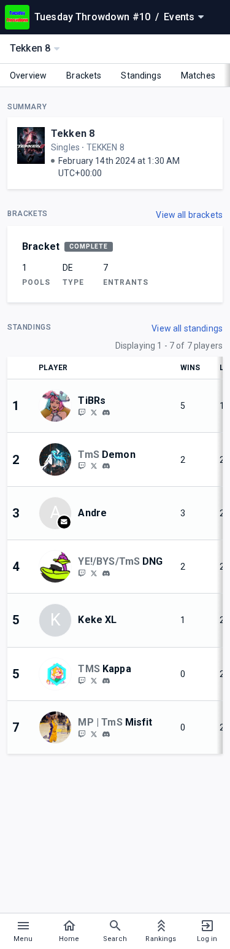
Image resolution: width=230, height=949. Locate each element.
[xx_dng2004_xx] (81, 573)
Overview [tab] (28, 75)
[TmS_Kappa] (94, 680)
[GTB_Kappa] (81, 680)
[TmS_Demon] (94, 466)
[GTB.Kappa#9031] (106, 680)
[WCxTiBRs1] (94, 412)
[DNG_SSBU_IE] (94, 573)
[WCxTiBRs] (81, 412)
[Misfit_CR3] (81, 733)
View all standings (187, 328)
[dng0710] (106, 573)
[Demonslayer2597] (81, 466)
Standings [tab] (141, 75)
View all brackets (189, 215)
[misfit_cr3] (106, 734)
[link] (106, 412)
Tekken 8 (72, 133)
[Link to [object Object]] (58, 405)
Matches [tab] (198, 75)
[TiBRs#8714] (106, 412)
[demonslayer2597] (106, 466)
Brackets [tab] (83, 75)
